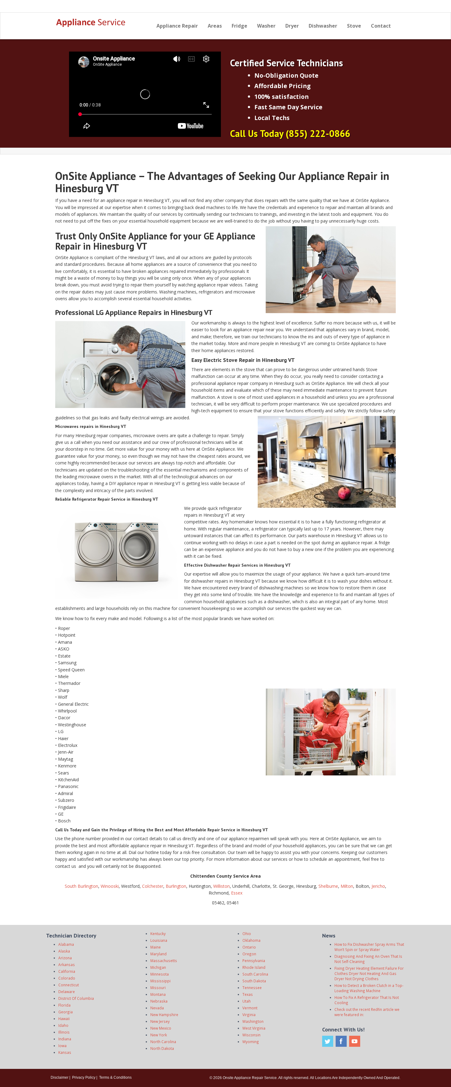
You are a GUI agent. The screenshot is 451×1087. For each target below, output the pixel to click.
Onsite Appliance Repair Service (250, 1078)
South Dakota (254, 980)
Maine (155, 947)
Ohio (246, 933)
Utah (246, 1001)
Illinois (64, 1032)
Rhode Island (253, 967)
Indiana (64, 1038)
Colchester (152, 886)
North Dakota (162, 1048)
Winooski (110, 886)
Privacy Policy (83, 1077)
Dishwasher (323, 25)
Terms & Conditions (115, 1077)
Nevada (157, 1007)
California (66, 971)
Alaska (64, 951)
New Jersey (160, 1021)
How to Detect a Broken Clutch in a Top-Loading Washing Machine (368, 988)
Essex (236, 893)
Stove (354, 25)
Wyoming (250, 1041)
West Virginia (253, 1028)
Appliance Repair (177, 25)
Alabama (66, 944)
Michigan (158, 967)
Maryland (158, 953)
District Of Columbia (76, 998)
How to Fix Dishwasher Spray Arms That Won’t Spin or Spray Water (369, 947)
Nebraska (159, 1001)
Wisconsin (251, 1034)
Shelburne (328, 886)
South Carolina (255, 974)
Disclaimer (59, 1077)
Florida (64, 1005)
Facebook (341, 1041)
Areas (215, 25)
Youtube (354, 1041)
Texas (247, 994)
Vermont (249, 1007)
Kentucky (158, 933)
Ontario (249, 947)
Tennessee (252, 987)
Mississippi (160, 980)
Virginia (249, 1014)
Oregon (249, 953)
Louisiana (158, 940)
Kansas (64, 1052)
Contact (381, 25)
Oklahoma (251, 940)
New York (158, 1034)
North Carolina (163, 1041)
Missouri (158, 987)
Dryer (292, 25)
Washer (266, 25)
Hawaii (64, 1018)
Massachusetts (163, 960)
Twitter (327, 1041)
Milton (347, 886)
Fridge (239, 25)
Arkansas (66, 964)
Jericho (378, 886)
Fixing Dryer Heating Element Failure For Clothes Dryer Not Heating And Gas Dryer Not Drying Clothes (369, 973)
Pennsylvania (253, 960)
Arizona (65, 957)
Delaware (66, 991)
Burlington (176, 886)
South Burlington (81, 886)
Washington (253, 1021)
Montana (158, 994)
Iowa (62, 1045)
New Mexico (160, 1028)
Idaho (63, 1025)
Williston (221, 886)
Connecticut (68, 984)
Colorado (66, 978)
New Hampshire (164, 1014)
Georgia (65, 1011)
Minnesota (159, 974)
